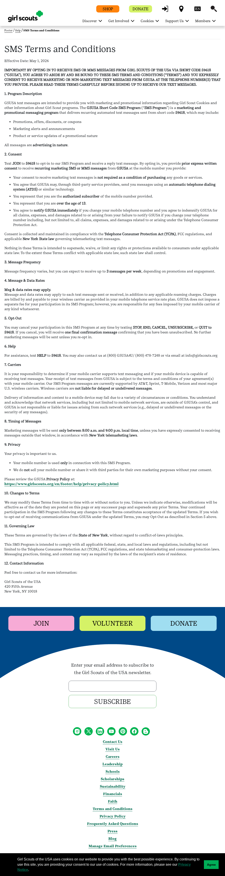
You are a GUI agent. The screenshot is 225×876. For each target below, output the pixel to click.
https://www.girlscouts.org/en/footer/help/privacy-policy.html (61, 484)
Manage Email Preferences (113, 846)
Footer (8, 30)
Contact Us (112, 742)
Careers (113, 757)
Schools (112, 771)
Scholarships (112, 779)
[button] (165, 11)
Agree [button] (211, 864)
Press (112, 831)
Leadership (112, 764)
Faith (112, 801)
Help (18, 30)
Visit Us (112, 749)
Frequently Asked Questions (112, 824)
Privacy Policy (113, 816)
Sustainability (112, 786)
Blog (112, 839)
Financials (112, 794)
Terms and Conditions (112, 809)
